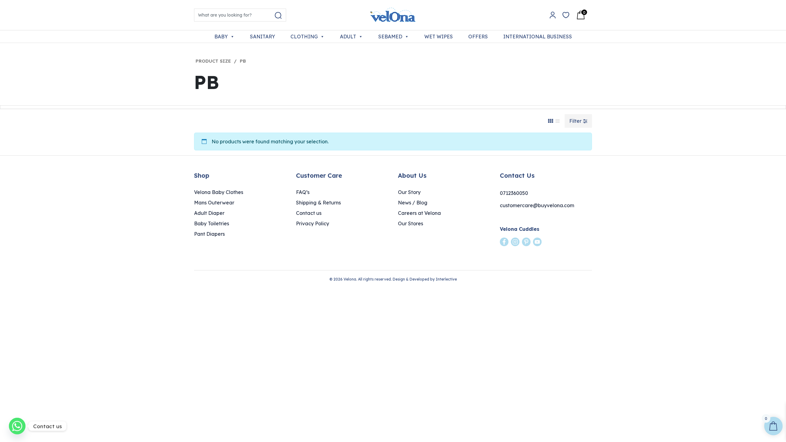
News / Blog (412, 203)
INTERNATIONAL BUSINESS (537, 36)
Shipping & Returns (318, 203)
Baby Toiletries (211, 223)
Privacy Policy (312, 223)
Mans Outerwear (214, 203)
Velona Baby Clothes (218, 192)
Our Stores (410, 223)
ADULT (348, 36)
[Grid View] (550, 121)
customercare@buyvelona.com (537, 205)
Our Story (409, 192)
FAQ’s (302, 192)
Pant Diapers (209, 234)
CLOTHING (304, 36)
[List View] (557, 121)
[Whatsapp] (17, 426)
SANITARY (262, 36)
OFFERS (478, 36)
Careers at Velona (419, 213)
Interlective (446, 279)
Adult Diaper (209, 213)
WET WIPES (438, 36)
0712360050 (514, 193)
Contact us (308, 213)
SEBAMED (390, 36)
